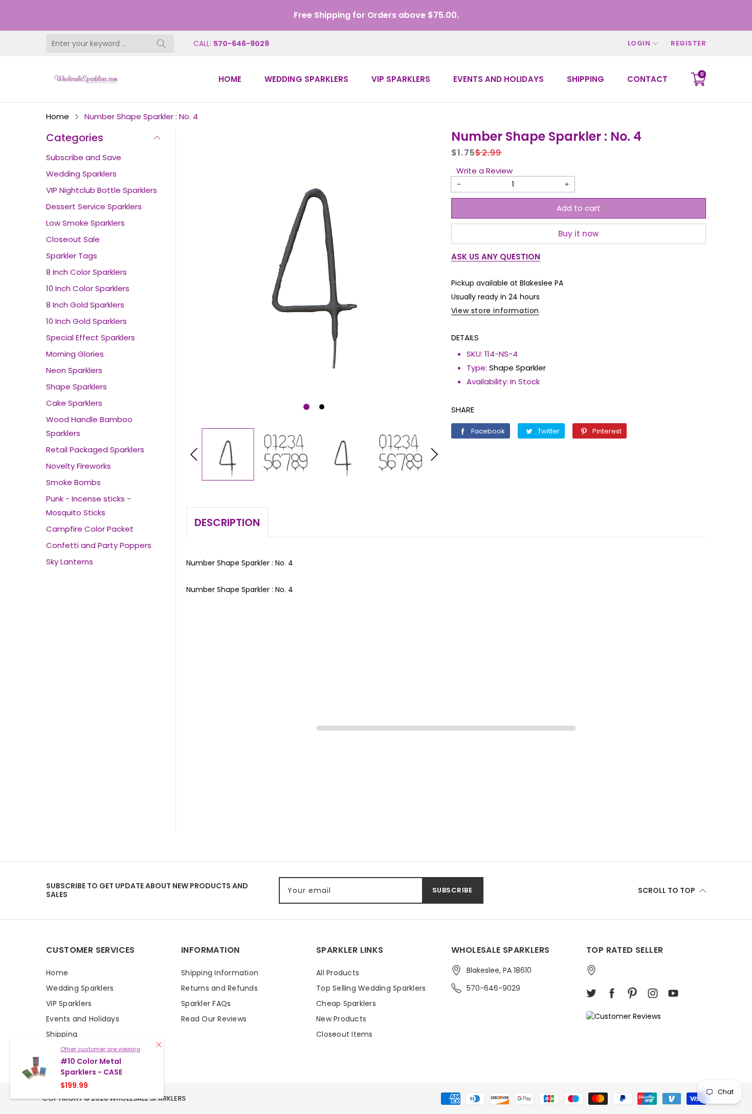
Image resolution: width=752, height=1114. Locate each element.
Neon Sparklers (74, 370)
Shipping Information (219, 973)
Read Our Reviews (214, 1019)
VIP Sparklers (400, 79)
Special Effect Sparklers (90, 337)
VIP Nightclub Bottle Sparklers (101, 190)
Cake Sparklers (74, 403)
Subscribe (452, 890)
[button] (306, 406)
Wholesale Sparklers (147, 1098)
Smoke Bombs (73, 482)
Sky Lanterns (69, 561)
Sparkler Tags (71, 255)
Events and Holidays (498, 79)
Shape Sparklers (76, 386)
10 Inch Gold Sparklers (86, 321)
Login (639, 43)
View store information (495, 310)
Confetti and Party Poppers (98, 545)
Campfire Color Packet (90, 528)
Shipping (585, 79)
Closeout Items (344, 1034)
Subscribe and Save (83, 157)
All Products (337, 973)
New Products (341, 1019)
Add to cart (579, 208)
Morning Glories (75, 353)
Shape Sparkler (517, 367)
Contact (647, 79)
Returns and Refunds (219, 988)
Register (688, 43)
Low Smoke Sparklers (85, 222)
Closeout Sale (73, 239)
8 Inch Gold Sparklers (85, 304)
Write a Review (484, 170)
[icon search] (161, 43)
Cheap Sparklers (346, 1003)
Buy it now (578, 233)
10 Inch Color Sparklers (87, 288)
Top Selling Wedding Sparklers (371, 988)
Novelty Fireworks (78, 466)
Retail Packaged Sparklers (95, 449)
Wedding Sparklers (306, 79)
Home (229, 79)
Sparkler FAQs (206, 1003)
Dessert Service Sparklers (94, 206)
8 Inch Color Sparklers (86, 272)
